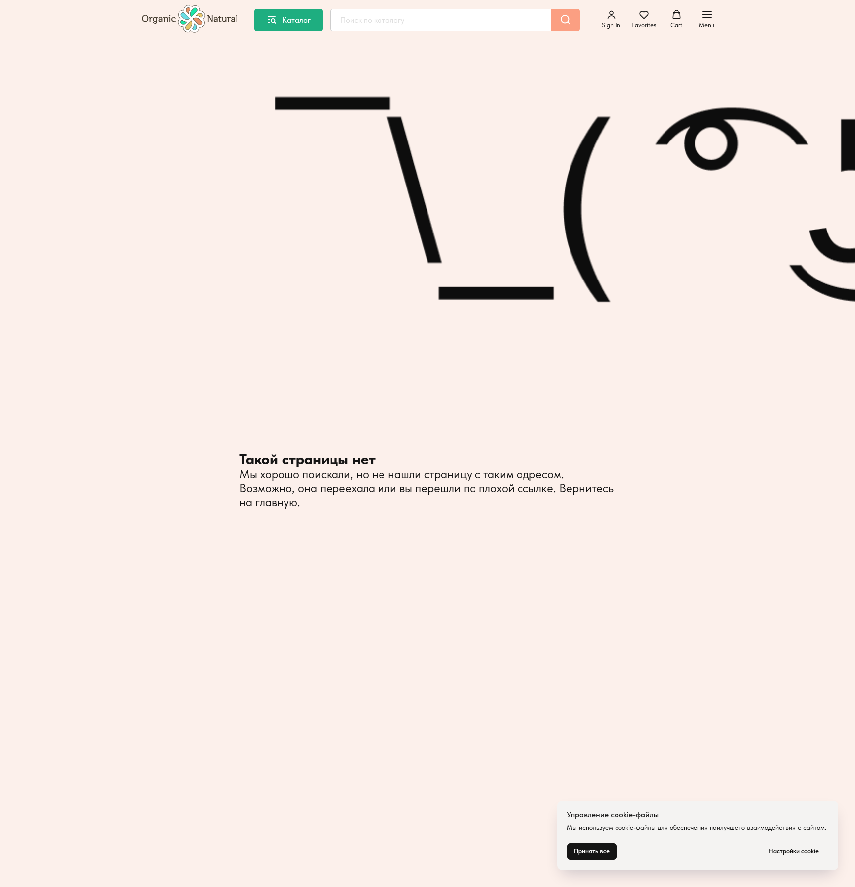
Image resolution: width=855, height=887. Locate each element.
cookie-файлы (635, 827)
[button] (611, 19)
